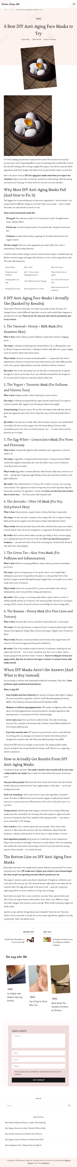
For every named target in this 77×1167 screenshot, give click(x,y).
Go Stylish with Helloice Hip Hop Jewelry (14, 997)
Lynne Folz (25, 39)
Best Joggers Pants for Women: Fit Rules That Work (24, 1139)
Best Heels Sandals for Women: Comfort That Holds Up (25, 1122)
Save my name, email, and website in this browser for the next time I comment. (38, 1073)
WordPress (45, 1163)
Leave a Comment (50, 39)
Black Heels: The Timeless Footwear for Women (59, 1007)
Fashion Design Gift (10, 4)
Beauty (38, 19)
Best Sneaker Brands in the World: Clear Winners (23, 1134)
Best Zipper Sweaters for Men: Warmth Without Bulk (25, 1128)
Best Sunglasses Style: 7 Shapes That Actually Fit (23, 1145)
